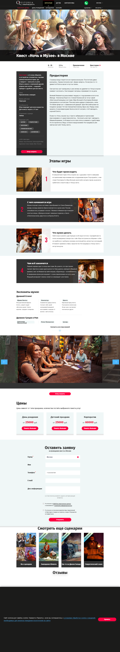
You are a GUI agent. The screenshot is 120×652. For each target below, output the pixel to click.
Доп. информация (35, 489)
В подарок (50, 8)
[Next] (115, 362)
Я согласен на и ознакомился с (58, 504)
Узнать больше (26, 550)
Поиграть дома (23, 8)
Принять (107, 619)
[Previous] (4, 362)
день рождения (38, 8)
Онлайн (59, 8)
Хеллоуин (24, 132)
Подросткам (33, 122)
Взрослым (24, 125)
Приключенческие (26, 128)
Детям (23, 122)
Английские (34, 132)
